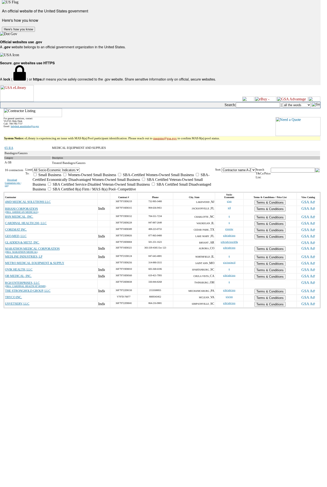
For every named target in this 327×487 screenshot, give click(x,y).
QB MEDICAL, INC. (18, 276)
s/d (229, 207)
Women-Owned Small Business (91, 175)
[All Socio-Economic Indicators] (124, 170)
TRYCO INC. (13, 297)
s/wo (229, 201)
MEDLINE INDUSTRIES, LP (23, 256)
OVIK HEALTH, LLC (19, 269)
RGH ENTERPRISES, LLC (22, 283)
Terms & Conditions (270, 202)
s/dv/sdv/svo (229, 235)
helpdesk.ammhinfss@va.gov (25, 126)
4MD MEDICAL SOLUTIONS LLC (28, 202)
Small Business (49, 175)
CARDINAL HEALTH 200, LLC (26, 223)
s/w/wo (229, 296)
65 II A (9, 148)
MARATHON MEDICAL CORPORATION (32, 248)
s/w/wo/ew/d (229, 262)
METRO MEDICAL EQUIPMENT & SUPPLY (34, 263)
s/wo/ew (229, 229)
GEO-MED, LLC (16, 236)
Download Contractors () (13, 183)
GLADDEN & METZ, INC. (22, 242)
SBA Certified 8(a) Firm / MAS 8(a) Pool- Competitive (94, 189)
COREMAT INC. (16, 229)
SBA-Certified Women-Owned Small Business (158, 175)
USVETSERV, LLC (17, 303)
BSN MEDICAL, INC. (19, 216)
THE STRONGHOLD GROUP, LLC (28, 290)
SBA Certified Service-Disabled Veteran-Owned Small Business (101, 184)
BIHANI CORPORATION (21, 209)
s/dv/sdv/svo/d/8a (229, 242)
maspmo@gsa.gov (165, 138)
